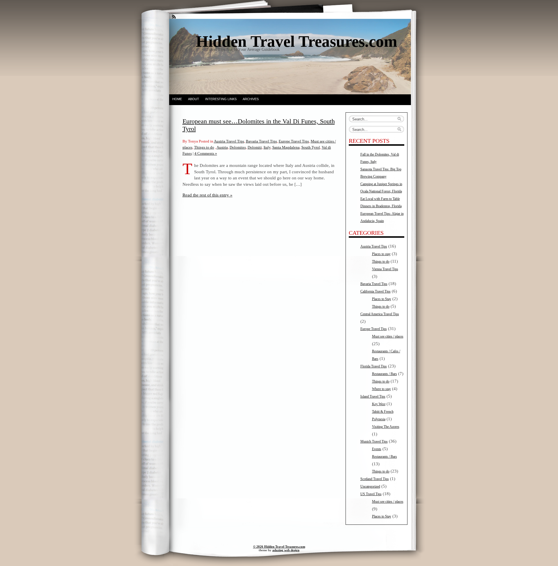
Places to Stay (381, 299)
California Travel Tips (375, 291)
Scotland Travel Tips (374, 479)
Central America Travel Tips (379, 314)
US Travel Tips (371, 494)
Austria (222, 147)
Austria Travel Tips (229, 141)
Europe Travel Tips (294, 141)
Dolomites (238, 147)
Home (177, 99)
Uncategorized (370, 486)
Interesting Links (221, 99)
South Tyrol (310, 147)
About (193, 99)
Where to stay (381, 389)
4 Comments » (205, 153)
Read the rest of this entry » (208, 194)
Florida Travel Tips (373, 366)
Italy (267, 147)
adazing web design (285, 550)
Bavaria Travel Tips (261, 141)
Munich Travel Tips (374, 441)
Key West (378, 404)
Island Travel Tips (372, 396)
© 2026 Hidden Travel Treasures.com (279, 546)
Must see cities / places (387, 336)
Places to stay (381, 254)
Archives (251, 99)
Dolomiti (255, 147)
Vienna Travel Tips (385, 269)
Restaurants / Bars (384, 374)
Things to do (204, 147)
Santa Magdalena (286, 147)
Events (376, 449)
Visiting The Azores (385, 427)
